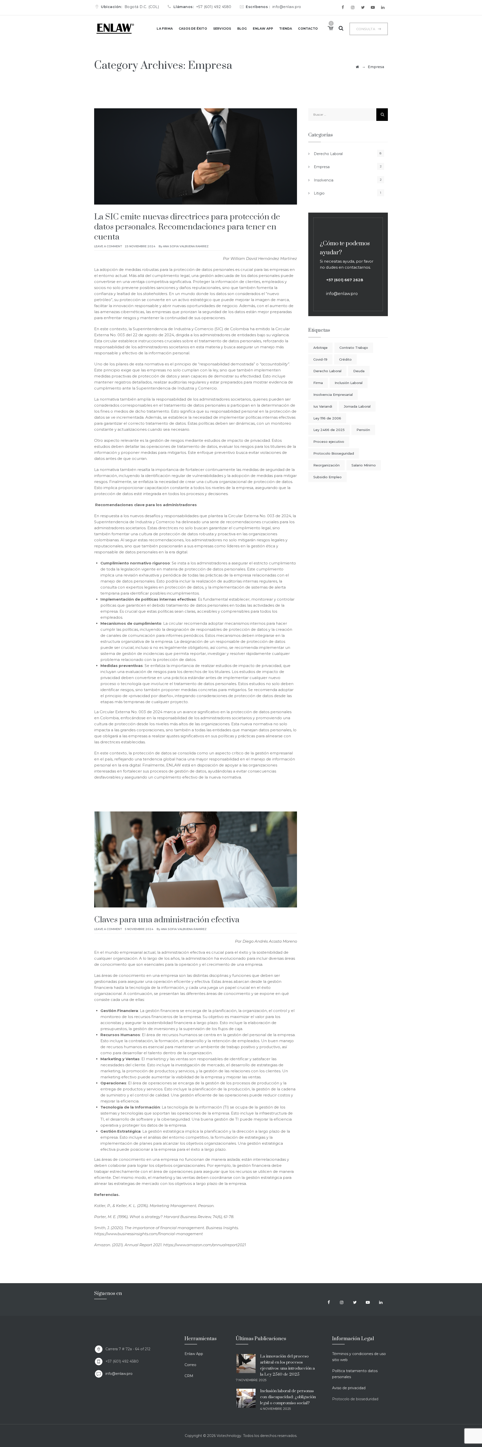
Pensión (363, 430)
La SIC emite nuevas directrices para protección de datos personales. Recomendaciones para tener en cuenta (187, 227)
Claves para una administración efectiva (166, 920)
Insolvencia (323, 180)
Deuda (359, 371)
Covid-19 (320, 359)
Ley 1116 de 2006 (327, 418)
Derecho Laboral (328, 154)
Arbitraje (320, 348)
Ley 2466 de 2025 (329, 430)
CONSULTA (365, 29)
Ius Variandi (322, 406)
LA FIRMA (165, 28)
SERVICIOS (222, 28)
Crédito (345, 359)
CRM (189, 1376)
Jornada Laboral (357, 406)
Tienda (285, 28)
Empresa (322, 167)
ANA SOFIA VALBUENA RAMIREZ (186, 246)
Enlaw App (194, 1354)
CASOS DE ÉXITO (193, 28)
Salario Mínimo (363, 465)
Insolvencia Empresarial (333, 395)
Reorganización (326, 465)
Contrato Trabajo (353, 348)
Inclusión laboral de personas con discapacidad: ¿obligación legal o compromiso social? (288, 1397)
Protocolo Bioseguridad (333, 453)
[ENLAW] (115, 28)
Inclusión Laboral (349, 383)
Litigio (319, 193)
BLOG (242, 28)
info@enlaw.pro (119, 1373)
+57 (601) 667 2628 (344, 279)
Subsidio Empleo (327, 477)
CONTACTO (308, 28)
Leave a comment (108, 246)
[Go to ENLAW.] (357, 67)
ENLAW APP (263, 28)
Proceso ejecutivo (328, 442)
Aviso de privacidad (349, 1388)
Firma (318, 383)
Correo (190, 1365)
